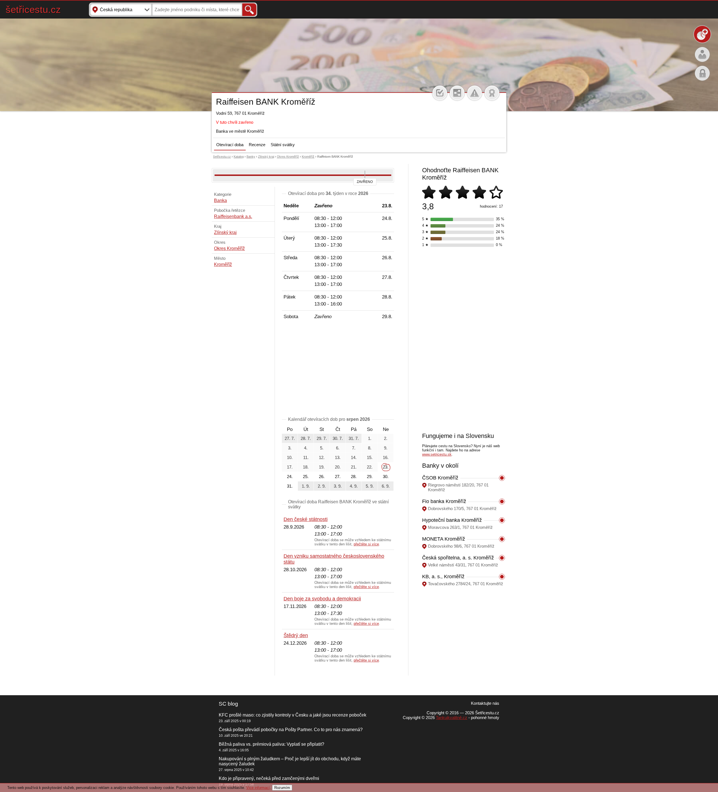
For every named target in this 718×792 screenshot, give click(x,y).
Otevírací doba (229, 144)
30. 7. (338, 438)
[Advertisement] (338, 369)
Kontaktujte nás (485, 703)
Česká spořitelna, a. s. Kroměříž (458, 558)
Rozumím (282, 788)
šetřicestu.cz (33, 9)
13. (337, 457)
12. (322, 457)
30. (385, 476)
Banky (251, 156)
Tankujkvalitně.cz (451, 717)
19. (322, 467)
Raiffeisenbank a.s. (233, 216)
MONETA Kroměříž (443, 539)
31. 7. (354, 438)
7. (353, 448)
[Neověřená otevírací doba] (492, 93)
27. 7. (290, 438)
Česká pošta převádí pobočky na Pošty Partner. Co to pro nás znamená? (291, 729)
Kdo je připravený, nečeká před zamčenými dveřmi (269, 778)
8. (369, 448)
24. (290, 476)
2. (385, 438)
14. (353, 457)
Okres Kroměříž (288, 156)
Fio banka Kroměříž (444, 501)
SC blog (228, 704)
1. (369, 438)
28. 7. (306, 438)
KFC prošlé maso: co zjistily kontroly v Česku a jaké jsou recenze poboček (292, 715)
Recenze (257, 144)
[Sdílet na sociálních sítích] (457, 93)
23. (385, 467)
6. (337, 448)
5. (321, 448)
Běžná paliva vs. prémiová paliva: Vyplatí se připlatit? (271, 744)
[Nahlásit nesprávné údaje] (474, 93)
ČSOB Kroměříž (440, 478)
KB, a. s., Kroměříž (443, 576)
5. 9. (370, 486)
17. (290, 467)
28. (353, 476)
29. (369, 476)
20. (337, 467)
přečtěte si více (366, 544)
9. (385, 448)
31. (290, 486)
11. (306, 457)
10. (290, 457)
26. (322, 476)
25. (306, 476)
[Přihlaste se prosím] (439, 93)
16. (385, 457)
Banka (220, 200)
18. (306, 467)
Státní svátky (283, 144)
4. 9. (354, 486)
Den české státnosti (306, 519)
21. (353, 467)
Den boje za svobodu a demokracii (322, 599)
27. (337, 476)
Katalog (239, 156)
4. (305, 448)
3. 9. (338, 486)
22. (369, 467)
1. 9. (306, 486)
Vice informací (258, 788)
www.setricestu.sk (437, 454)
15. (369, 457)
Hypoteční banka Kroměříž (452, 520)
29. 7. (322, 438)
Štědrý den (296, 635)
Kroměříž (308, 156)
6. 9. (386, 486)
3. (289, 448)
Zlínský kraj (266, 156)
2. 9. (322, 486)
